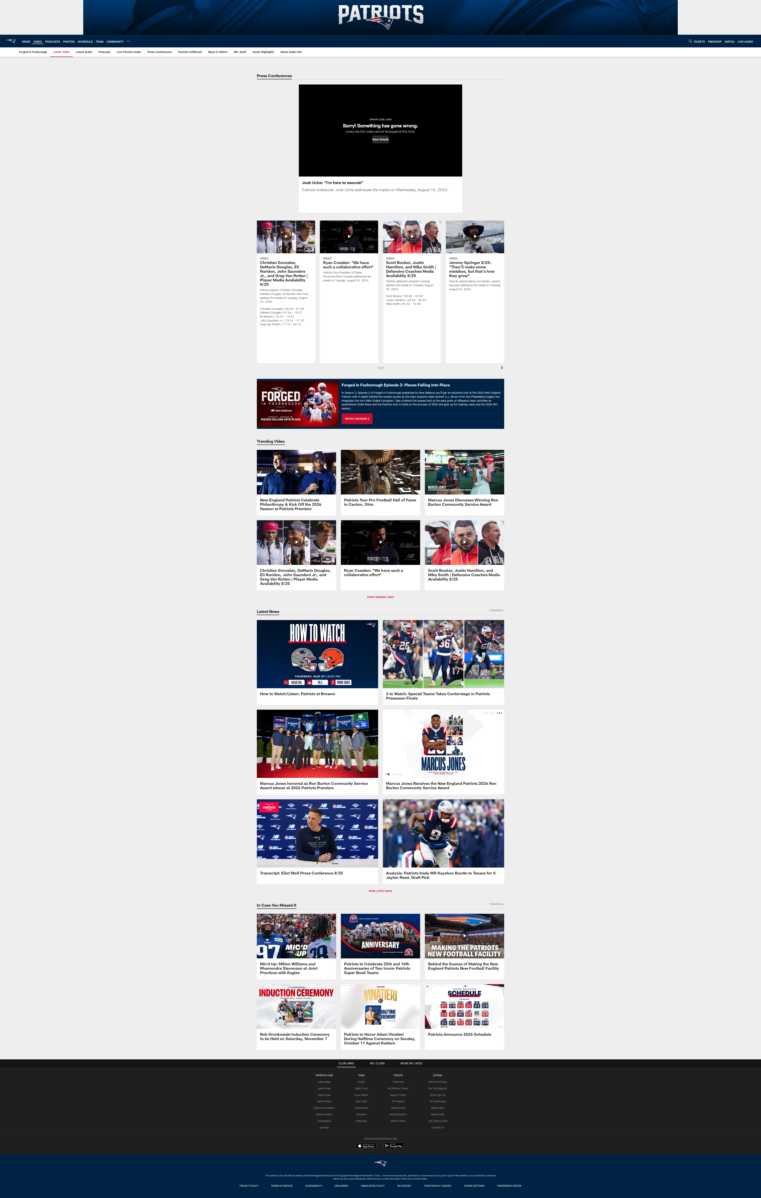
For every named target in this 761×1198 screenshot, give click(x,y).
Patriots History (324, 1114)
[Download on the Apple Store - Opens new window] (366, 1146)
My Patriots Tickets (398, 1088)
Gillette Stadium (398, 1114)
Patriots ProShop (437, 1081)
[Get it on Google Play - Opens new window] (393, 1148)
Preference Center (509, 1185)
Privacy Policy (249, 1185)
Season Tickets (398, 1094)
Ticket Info (398, 1081)
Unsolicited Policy (373, 1185)
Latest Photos (324, 1101)
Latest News (324, 1081)
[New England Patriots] (380, 1164)
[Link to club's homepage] (11, 41)
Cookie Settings (474, 1185)
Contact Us (438, 1127)
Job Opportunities (437, 1120)
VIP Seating (398, 1101)
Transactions (361, 1107)
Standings (361, 1120)
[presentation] (502, 368)
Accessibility (313, 1185)
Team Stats (361, 1101)
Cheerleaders (324, 1120)
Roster (361, 1081)
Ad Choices (404, 1185)
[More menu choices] (128, 41)
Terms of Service (282, 1185)
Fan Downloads (438, 1101)
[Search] (690, 41)
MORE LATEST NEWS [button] (380, 891)
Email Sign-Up (438, 1094)
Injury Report (361, 1094)
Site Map (324, 1127)
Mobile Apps (437, 1107)
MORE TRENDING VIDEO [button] (380, 597)
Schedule (361, 1114)
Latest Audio (324, 1094)
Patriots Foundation (324, 1107)
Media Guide (437, 1114)
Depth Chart (361, 1088)
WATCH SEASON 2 (357, 418)
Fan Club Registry (437, 1088)
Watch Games (398, 1120)
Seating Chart (398, 1107)
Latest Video (324, 1088)
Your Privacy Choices (437, 1185)
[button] (380, 139)
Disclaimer (341, 1185)
